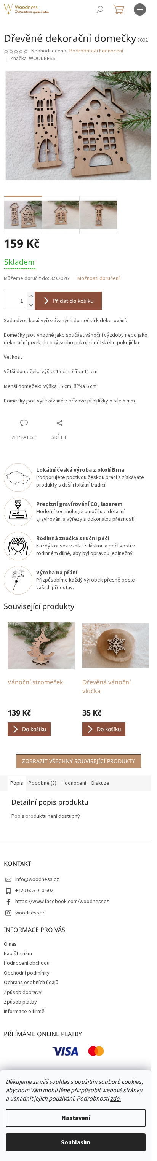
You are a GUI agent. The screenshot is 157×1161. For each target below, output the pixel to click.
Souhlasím (75, 1142)
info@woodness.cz (37, 879)
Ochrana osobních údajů (31, 982)
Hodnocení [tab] (74, 783)
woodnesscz (30, 913)
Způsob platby (20, 1002)
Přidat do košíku (73, 300)
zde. (115, 1098)
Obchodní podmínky (27, 973)
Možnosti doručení (98, 278)
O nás (10, 944)
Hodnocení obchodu (27, 963)
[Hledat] (99, 9)
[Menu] (139, 9)
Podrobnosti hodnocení (96, 51)
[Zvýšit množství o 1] (31, 296)
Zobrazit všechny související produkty (78, 761)
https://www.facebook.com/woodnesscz (62, 901)
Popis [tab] (16, 783)
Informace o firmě (24, 1011)
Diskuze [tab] (100, 783)
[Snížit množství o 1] (31, 305)
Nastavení (76, 1118)
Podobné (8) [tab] (42, 783)
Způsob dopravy (23, 992)
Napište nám (18, 953)
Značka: (33, 58)
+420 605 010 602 (34, 890)
